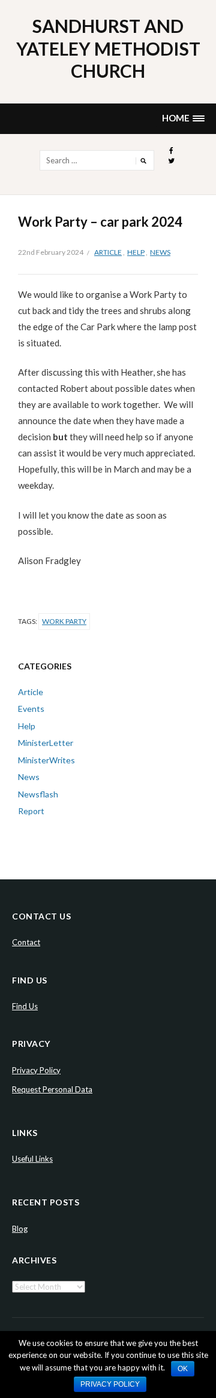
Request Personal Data (52, 1089)
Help (136, 252)
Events (31, 708)
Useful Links (32, 1159)
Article (108, 252)
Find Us (25, 1006)
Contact (26, 942)
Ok (183, 1369)
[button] (183, 118)
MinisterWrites (46, 760)
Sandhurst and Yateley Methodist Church (108, 48)
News (160, 252)
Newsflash (38, 794)
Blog (20, 1228)
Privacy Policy (36, 1070)
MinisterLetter (45, 743)
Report (31, 811)
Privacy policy (110, 1384)
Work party (64, 621)
